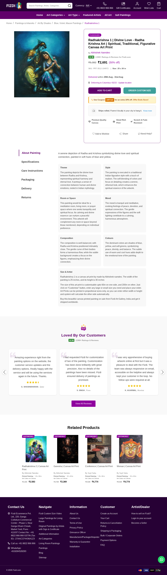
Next (162, 372)
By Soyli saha (90, 473)
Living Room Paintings (49, 543)
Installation (75, 546)
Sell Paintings (123, 15)
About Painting (31, 152)
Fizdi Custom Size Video (50, 513)
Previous (4, 372)
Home (39, 15)
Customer (107, 507)
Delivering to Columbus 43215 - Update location (111, 83)
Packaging (27, 179)
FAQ (102, 545)
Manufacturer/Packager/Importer (84, 537)
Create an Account (109, 513)
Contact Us (75, 518)
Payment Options (108, 540)
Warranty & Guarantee (80, 542)
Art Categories (55, 15)
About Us (74, 513)
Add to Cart (104, 90)
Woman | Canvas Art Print (129, 466)
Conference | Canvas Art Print (99, 466)
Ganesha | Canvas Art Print (66, 466)
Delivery (26, 188)
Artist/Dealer (140, 507)
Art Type (73, 15)
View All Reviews (83, 403)
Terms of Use (76, 523)
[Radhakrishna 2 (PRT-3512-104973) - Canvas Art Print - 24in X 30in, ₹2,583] (36, 449)
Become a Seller (139, 523)
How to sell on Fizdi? (141, 513)
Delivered (92, 77)
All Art (108, 15)
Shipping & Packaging (110, 531)
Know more (147, 111)
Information (78, 507)
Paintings (43, 548)
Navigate (45, 507)
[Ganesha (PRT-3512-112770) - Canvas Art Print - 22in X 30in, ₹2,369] (68, 449)
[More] (64, 15)
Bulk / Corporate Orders (111, 535)
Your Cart (104, 518)
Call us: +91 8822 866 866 (23, 543)
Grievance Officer (78, 532)
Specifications (30, 161)
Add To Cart (39, 489)
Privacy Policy (76, 528)
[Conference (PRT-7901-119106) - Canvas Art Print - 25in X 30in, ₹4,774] (99, 449)
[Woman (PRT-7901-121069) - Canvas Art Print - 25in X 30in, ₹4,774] (131, 449)
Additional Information (49, 534)
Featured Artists (92, 15)
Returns (26, 197)
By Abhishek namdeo (30, 473)
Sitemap (42, 557)
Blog (41, 553)
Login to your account (141, 518)
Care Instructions (32, 170)
